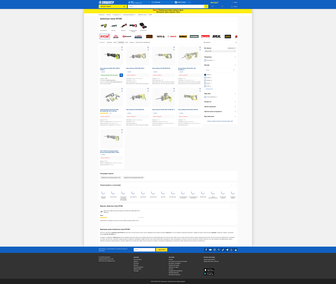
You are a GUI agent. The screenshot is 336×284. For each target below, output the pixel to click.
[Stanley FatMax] (228, 36)
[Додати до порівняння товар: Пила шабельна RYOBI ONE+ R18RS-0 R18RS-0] (122, 50)
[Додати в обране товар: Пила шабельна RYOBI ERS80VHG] (148, 89)
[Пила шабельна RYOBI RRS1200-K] (137, 56)
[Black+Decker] (149, 36)
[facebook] (206, 250)
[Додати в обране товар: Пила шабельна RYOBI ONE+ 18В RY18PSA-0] (200, 47)
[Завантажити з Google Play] (209, 273)
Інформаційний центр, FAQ (106, 259)
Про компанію (137, 259)
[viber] (218, 250)
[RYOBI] (104, 36)
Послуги (171, 269)
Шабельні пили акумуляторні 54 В (133, 177)
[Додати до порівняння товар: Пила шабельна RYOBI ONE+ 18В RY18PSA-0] (200, 50)
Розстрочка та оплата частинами (178, 261)
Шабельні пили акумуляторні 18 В (111, 177)
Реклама (136, 270)
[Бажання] (222, 6)
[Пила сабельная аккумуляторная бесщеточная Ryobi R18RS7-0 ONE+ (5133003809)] (111, 138)
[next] (235, 185)
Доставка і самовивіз (174, 263)
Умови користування (209, 259)
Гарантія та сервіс (173, 267)
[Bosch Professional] (138, 36)
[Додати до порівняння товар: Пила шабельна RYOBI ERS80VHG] (148, 91)
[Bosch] (172, 36)
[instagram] (214, 250)
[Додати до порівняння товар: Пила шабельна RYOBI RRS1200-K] (148, 50)
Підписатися (161, 249)
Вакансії (136, 265)
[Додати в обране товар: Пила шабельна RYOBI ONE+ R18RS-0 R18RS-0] (122, 47)
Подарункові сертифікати (176, 270)
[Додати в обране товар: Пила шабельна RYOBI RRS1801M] (174, 47)
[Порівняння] (212, 6)
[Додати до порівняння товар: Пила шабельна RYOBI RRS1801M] (174, 50)
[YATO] (160, 36)
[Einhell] (127, 36)
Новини (136, 261)
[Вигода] (214, 2)
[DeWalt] (183, 36)
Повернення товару (174, 265)
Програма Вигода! (173, 272)
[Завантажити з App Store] (209, 270)
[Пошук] (206, 6)
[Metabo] (194, 36)
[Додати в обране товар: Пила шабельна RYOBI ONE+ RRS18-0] (200, 89)
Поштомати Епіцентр (174, 274)
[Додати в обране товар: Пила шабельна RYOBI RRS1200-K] (148, 47)
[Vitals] (116, 36)
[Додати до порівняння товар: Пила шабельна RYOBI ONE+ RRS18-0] (200, 91)
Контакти (136, 263)
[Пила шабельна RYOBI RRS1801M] (163, 56)
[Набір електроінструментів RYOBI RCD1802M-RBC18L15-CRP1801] (111, 97)
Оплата (171, 259)
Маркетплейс (137, 269)
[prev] (231, 185)
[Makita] (205, 36)
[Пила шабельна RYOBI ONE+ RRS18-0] (189, 97)
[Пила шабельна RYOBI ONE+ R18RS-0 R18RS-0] (111, 56)
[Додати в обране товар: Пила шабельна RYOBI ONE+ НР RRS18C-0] (174, 89)
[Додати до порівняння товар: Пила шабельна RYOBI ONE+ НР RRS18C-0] (174, 91)
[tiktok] (223, 250)
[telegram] (227, 250)
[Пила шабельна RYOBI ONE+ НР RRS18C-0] (163, 97)
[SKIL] (216, 36)
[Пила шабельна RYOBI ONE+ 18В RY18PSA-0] (189, 56)
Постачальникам (138, 267)
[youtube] (210, 250)
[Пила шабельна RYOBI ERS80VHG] (137, 97)
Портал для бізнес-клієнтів (211, 261)
